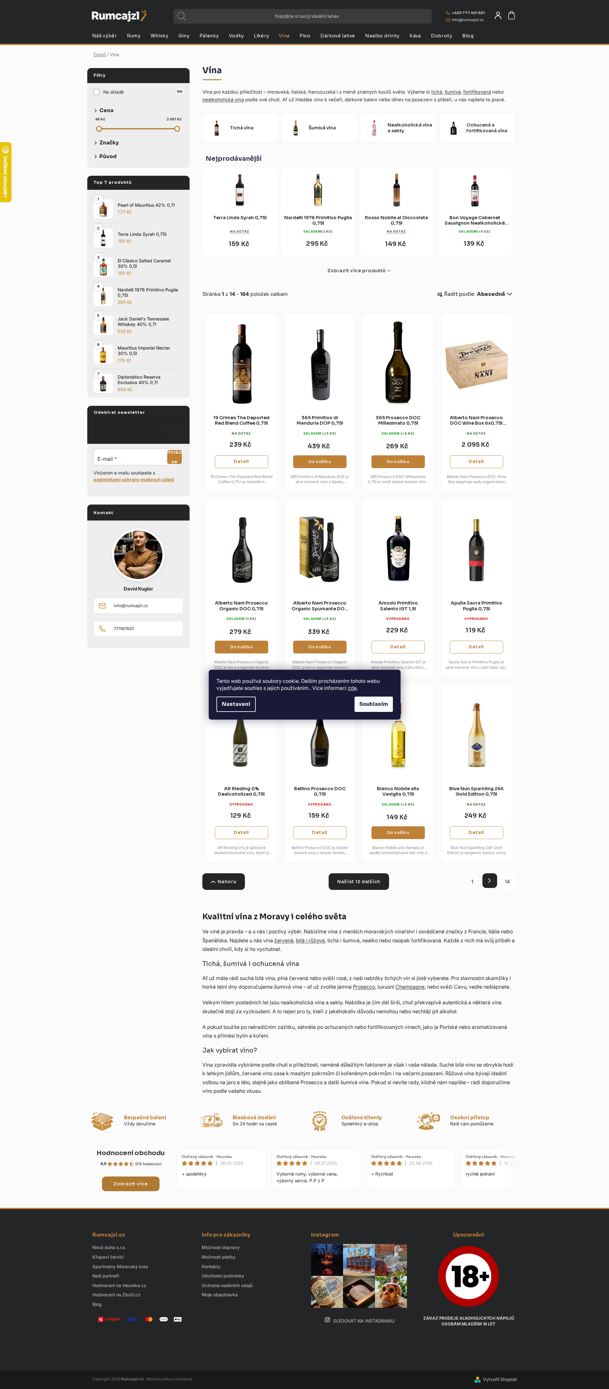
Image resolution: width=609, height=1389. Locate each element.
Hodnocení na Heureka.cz (119, 1285)
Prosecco (364, 987)
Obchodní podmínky (223, 1275)
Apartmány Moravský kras (120, 1266)
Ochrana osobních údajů (227, 1285)
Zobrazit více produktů (356, 271)
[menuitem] (104, 35)
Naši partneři (105, 1275)
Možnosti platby (219, 1257)
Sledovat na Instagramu (363, 1320)
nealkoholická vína (223, 99)
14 (507, 881)
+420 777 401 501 (468, 13)
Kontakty (211, 1266)
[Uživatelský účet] (498, 15)
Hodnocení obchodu (131, 1153)
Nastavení (236, 704)
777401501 (124, 628)
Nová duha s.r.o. (109, 1247)
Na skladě (142, 92)
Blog (97, 1304)
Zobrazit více (130, 1184)
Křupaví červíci (108, 1257)
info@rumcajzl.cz (468, 20)
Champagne (410, 987)
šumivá (453, 92)
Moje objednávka (220, 1294)
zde (352, 688)
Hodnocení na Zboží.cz (116, 1294)
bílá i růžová (310, 940)
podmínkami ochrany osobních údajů (134, 479)
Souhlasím (373, 704)
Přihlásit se (174, 457)
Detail (241, 461)
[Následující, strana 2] (489, 880)
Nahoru (227, 881)
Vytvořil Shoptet (500, 1379)
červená (283, 940)
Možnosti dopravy (221, 1247)
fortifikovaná (477, 92)
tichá (436, 92)
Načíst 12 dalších (358, 881)
